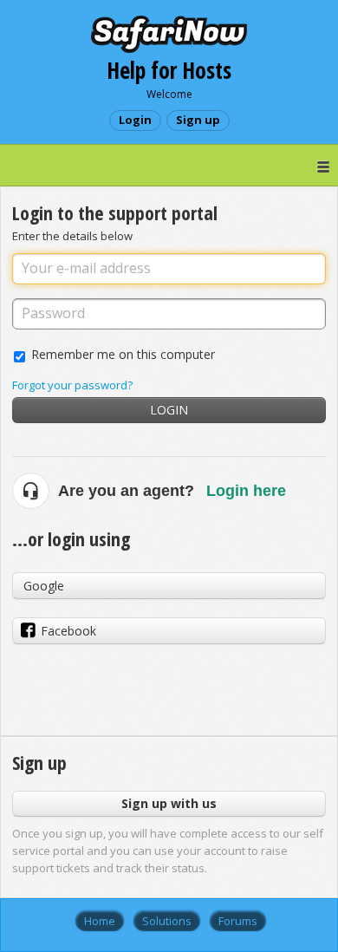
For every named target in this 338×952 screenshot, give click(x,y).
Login (169, 409)
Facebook (68, 631)
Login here (246, 490)
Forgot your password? (72, 385)
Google (43, 585)
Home (99, 921)
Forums (237, 921)
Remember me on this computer (123, 354)
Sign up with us (169, 803)
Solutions (167, 921)
